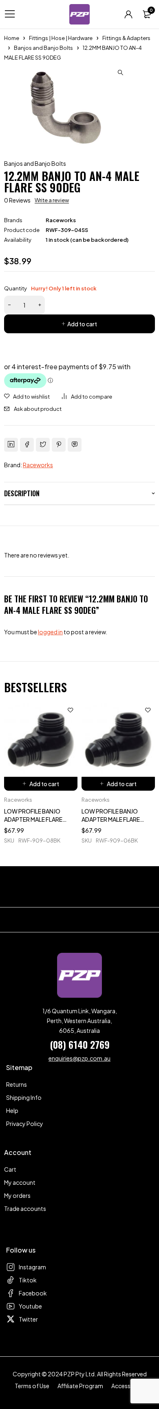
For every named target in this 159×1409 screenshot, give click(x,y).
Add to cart (82, 324)
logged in (50, 631)
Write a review (52, 200)
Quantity (50, 288)
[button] (120, 73)
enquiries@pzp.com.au (79, 1058)
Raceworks (61, 220)
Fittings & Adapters (126, 38)
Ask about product (38, 409)
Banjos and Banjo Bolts (43, 48)
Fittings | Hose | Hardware (61, 38)
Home (11, 38)
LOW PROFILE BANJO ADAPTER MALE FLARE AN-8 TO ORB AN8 (33, 819)
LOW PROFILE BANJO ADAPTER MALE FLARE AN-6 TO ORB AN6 (111, 819)
